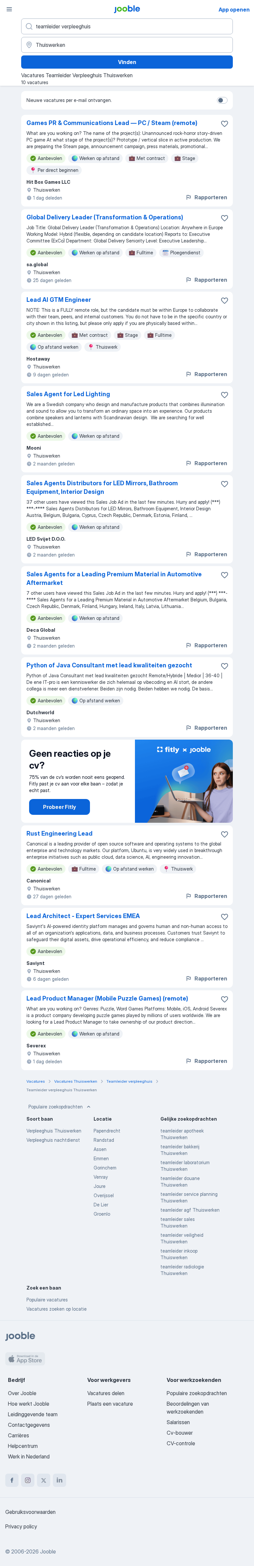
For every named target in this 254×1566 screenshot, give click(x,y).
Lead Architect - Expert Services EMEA (83, 915)
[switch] (222, 100)
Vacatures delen (105, 1393)
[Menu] (9, 9)
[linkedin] (59, 1480)
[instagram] (27, 1480)
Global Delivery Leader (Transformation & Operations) (104, 217)
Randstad (104, 1140)
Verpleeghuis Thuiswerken (53, 1131)
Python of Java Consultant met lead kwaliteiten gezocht (109, 665)
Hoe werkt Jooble (28, 1403)
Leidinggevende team (33, 1414)
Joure (100, 1186)
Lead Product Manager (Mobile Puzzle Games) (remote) (107, 998)
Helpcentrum (23, 1446)
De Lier (101, 1204)
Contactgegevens (29, 1425)
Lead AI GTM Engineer (58, 299)
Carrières (18, 1435)
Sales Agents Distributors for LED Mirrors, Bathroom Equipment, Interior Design (102, 487)
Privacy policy (21, 1526)
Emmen (101, 1158)
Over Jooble (22, 1393)
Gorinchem (105, 1167)
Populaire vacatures (47, 1299)
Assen (100, 1149)
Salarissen (178, 1422)
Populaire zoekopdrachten (55, 1106)
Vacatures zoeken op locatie (56, 1309)
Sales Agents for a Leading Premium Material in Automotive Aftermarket (114, 578)
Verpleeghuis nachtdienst (53, 1140)
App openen (234, 9)
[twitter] (43, 1480)
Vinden (127, 62)
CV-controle (181, 1443)
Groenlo (102, 1214)
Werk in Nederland (29, 1456)
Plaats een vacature (110, 1403)
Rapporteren (210, 197)
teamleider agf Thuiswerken (190, 1210)
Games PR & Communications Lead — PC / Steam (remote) (111, 122)
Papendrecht (107, 1131)
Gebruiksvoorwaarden (30, 1512)
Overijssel (104, 1195)
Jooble (48, 1551)
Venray (101, 1177)
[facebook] (12, 1480)
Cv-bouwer (180, 1432)
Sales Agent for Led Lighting (68, 394)
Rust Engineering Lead (59, 833)
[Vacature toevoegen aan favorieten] (224, 124)
